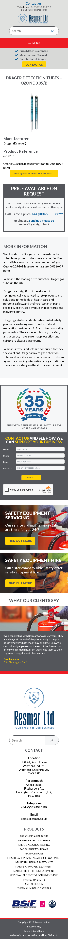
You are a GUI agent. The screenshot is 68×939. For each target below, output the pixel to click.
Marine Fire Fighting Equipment (34, 870)
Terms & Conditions (34, 931)
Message (7, 468)
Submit (31, 477)
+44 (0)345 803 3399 (40, 7)
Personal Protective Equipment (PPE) (34, 875)
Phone (6, 456)
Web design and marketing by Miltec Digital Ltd (34, 935)
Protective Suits (34, 879)
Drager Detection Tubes (34, 840)
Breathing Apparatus (34, 836)
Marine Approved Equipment (34, 866)
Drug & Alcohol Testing (34, 844)
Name (6, 449)
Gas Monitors (34, 853)
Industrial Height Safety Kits (34, 862)
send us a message (41, 220)
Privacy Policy (34, 926)
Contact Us (34, 64)
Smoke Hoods (34, 884)
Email (5, 462)
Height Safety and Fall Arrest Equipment (34, 857)
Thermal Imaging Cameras (34, 888)
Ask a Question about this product (33, 173)
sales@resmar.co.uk (37, 9)
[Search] (52, 31)
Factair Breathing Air (34, 849)
